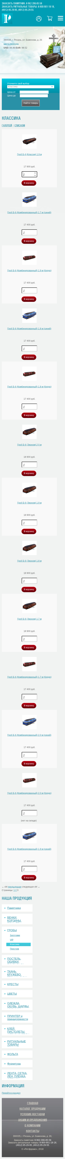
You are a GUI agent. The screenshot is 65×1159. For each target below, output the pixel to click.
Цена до (11, 95)
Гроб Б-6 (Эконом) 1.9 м (29, 503)
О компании (32, 1125)
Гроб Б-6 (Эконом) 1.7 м (29, 619)
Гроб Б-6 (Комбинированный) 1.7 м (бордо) (29, 677)
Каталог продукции (33, 1109)
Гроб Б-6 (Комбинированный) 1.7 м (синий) (29, 212)
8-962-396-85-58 (34, 3)
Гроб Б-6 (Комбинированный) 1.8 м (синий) (29, 328)
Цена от (11, 92)
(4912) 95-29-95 (9, 10)
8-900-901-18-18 (46, 6)
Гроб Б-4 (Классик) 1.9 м (29, 154)
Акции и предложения (32, 1120)
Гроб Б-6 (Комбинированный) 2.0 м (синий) (29, 735)
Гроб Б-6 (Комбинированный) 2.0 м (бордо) (29, 793)
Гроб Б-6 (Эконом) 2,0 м (29, 445)
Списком (19, 125)
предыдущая (14, 887)
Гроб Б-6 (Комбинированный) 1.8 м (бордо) (29, 386)
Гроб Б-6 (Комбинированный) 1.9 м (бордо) (29, 270)
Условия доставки (32, 1114)
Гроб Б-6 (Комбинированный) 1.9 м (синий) (29, 849)
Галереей (7, 125)
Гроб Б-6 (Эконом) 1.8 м (29, 561)
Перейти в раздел (11, 1093)
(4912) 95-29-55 (26, 10)
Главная (32, 1103)
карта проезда (11, 44)
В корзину (29, 183)
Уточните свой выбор (18, 83)
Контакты (32, 1131)
